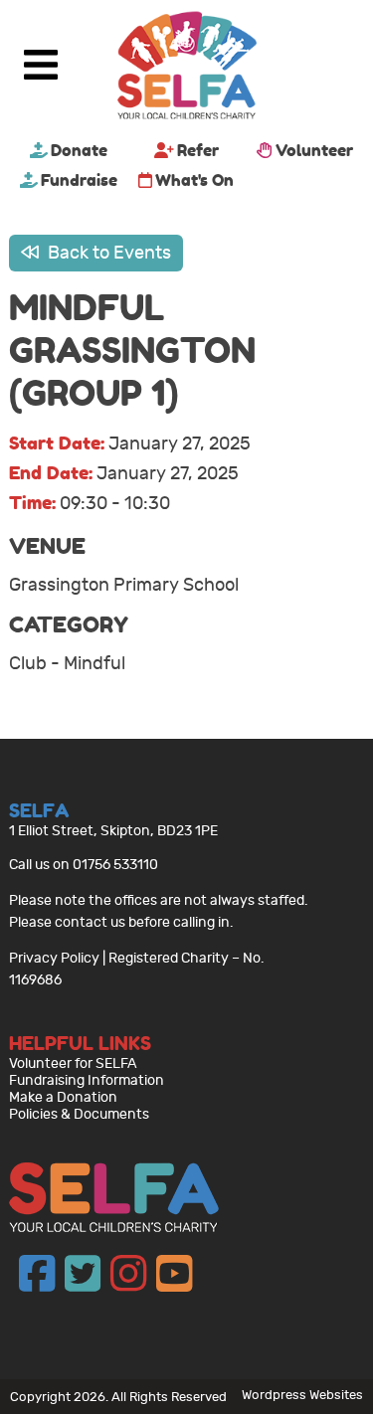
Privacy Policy (54, 958)
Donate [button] (79, 150)
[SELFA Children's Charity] (187, 67)
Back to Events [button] (107, 253)
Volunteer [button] (314, 150)
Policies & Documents (79, 1114)
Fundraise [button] (79, 180)
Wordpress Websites (302, 1394)
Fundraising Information (86, 1080)
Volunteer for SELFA (73, 1063)
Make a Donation (63, 1097)
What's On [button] (194, 180)
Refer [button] (198, 150)
